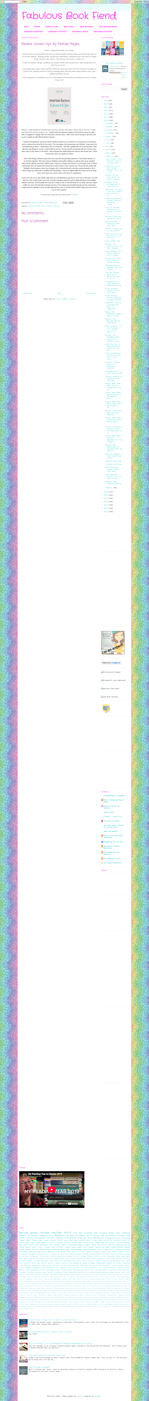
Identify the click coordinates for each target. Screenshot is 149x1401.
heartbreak (101, 1295)
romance (43, 1235)
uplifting (75, 1274)
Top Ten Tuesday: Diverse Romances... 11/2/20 (112, 365)
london (31, 1258)
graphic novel (41, 1272)
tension (54, 1274)
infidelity (38, 1297)
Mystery (60, 1243)
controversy (38, 1279)
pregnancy (36, 1268)
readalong (32, 1304)
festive (22, 1295)
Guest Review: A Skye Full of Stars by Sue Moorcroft (52, 1320)
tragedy (62, 1268)
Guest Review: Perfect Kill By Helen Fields (113, 476)
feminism (116, 1261)
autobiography (58, 1249)
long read (34, 1299)
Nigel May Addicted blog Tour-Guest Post (47, 1355)
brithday (43, 1290)
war (37, 1258)
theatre (51, 1306)
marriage (106, 1247)
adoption (32, 1288)
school (50, 1263)
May (108, 146)
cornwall (96, 1252)
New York (105, 1243)
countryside (48, 1279)
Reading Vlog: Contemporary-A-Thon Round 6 (113, 184)
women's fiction (48, 1243)
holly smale (124, 1265)
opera (43, 1302)
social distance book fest (36, 1284)
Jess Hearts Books (112, 821)
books (89, 1277)
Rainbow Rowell (61, 1286)
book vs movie (68, 1277)
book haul (34, 1245)
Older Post (90, 293)
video (56, 1284)
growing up (58, 1272)
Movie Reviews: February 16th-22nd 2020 (112, 224)
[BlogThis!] (66, 203)
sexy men (100, 1304)
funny (100, 1240)
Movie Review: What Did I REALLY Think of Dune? (50, 1332)
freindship (72, 1245)
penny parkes (79, 1302)
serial (112, 1243)
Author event (63, 1240)
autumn (99, 1288)
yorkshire (92, 1268)
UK (72, 195)
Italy (61, 1258)
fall (70, 1279)
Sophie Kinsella (78, 1258)
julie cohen (41, 1281)
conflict (32, 1293)
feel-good (23, 1258)
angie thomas (65, 1288)
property (114, 1302)
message (95, 1299)
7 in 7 (61, 1284)
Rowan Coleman (89, 1263)
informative (47, 1297)
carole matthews (116, 1277)
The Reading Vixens (112, 858)
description (106, 1293)
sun (35, 1306)
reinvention (41, 1304)
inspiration (57, 1297)
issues (118, 1258)
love (51, 1235)
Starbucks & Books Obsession (112, 847)
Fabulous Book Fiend (69, 16)
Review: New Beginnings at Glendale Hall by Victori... (113, 448)
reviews (118, 1281)
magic (67, 1249)
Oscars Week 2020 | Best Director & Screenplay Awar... (113, 395)
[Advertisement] (114, 590)
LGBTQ (21, 1247)
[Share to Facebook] (70, 203)
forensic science (26, 1272)
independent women (104, 1263)
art (89, 1288)
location (112, 1297)
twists (89, 1306)
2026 (106, 101)
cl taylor (97, 1261)
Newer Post (28, 293)
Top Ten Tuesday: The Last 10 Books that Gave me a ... (113, 275)
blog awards (118, 1288)
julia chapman (25, 1268)
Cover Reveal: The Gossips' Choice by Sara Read (113, 161)
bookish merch (80, 1277)
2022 (106, 114)
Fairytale (102, 1284)
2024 (106, 107)
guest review (39, 1232)
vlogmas (127, 1306)
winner (69, 1268)
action (42, 1270)
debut (28, 1240)
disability (73, 1265)
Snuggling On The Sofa (113, 842)
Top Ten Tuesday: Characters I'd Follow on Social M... (113, 210)
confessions (23, 1293)
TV (123, 1274)
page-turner (115, 1272)
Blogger (98, 1396)
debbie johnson (118, 1252)
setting (87, 1304)
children (64, 1265)
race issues (97, 1281)
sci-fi (22, 1274)
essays (65, 1279)
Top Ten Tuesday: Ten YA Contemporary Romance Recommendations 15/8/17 (60, 1344)
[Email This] (64, 203)
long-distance (44, 1299)
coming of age (35, 1252)
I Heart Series (61, 1263)
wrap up (82, 1238)
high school (106, 1279)
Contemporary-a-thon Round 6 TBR (113, 372)
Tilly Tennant (86, 1252)
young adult (45, 1258)
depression (58, 1279)
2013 (106, 512)
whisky (25, 1309)
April (108, 150)
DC (80, 1284)
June (108, 143)
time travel (64, 1274)
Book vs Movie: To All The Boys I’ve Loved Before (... (113, 329)
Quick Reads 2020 (112, 241)
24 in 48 (101, 1268)
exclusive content (115, 1235)
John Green (85, 1274)
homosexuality (112, 1295)
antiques (84, 1288)
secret (81, 1304)
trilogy (36, 1261)
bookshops (35, 1290)
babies (127, 1247)
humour (28, 1247)
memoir (80, 1245)
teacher (46, 1274)
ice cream (125, 1261)
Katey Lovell (112, 1284)
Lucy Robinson (32, 1270)
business (59, 1290)
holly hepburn (48, 1252)
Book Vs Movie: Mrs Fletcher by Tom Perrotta (113, 236)
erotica (126, 1270)
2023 (106, 110)
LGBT (70, 1263)
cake (64, 1290)
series (29, 1238)
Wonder (108, 1286)
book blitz (90, 1270)
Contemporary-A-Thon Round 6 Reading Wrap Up (113, 284)
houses (127, 1295)
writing (84, 1268)
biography (50, 1270)
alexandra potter (52, 1288)
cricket (60, 1247)
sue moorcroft (43, 1254)
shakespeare (108, 1304)
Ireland (54, 1258)
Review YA (118, 1274)
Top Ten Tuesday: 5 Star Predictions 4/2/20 (113, 456)
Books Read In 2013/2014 (103, 31)
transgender (71, 1306)
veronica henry (117, 1254)
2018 (106, 495)
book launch (91, 1258)
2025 (106, 104)
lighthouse (104, 1297)
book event (87, 1261)
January (109, 488)
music (34, 1263)
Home (26, 26)
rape (26, 1304)
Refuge (70, 1286)
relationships (117, 1247)
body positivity (56, 1277)
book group (46, 1265)
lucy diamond (91, 1272)
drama (34, 1240)
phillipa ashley (65, 1256)
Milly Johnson (116, 1249)
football (106, 1265)
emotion (101, 1258)
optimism (49, 1302)
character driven (74, 1290)
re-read (105, 1281)
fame (74, 1279)
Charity (121, 1268)
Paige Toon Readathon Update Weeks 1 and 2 (113, 314)
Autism (76, 1284)
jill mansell (24, 1263)
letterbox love (46, 1245)
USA (104, 1286)
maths (82, 1299)
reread (112, 1281)
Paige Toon (96, 1245)
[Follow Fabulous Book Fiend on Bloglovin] (111, 664)
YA (67, 1235)
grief (50, 1272)
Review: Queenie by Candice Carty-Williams (113, 378)
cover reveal (43, 1240)
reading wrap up (122, 1245)
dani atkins (90, 1293)
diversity (84, 1265)
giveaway (126, 1243)
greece (88, 1295)
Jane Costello (72, 1252)
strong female (60, 1245)
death (66, 1243)
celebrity (34, 1256)
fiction (86, 1279)
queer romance (124, 1302)
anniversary (75, 1288)
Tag (83, 1286)
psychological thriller (99, 1254)
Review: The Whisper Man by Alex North (112, 321)
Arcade (98, 1247)
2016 (106, 502)
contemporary (41, 1293)
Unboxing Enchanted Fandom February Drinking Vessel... (113, 201)
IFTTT (67, 1232)
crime (94, 1240)
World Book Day (117, 1286)
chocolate (85, 1290)
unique (50, 1284)
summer (29, 1261)
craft (76, 1293)
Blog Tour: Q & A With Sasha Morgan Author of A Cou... (113, 169)
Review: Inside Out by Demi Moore (113, 230)
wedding (93, 1249)
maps (77, 1299)
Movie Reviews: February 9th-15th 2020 (112, 291)
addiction (36, 1265)
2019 (106, 492)
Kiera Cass (122, 1284)
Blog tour (114, 1233)
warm (20, 1309)
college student (113, 1290)
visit (121, 1306)
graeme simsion (95, 1279)
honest (121, 1295)
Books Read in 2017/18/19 (58, 31)
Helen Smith (109, 812)
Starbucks (77, 1286)
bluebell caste (25, 1290)
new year (121, 1299)
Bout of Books (77, 1235)
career (107, 1277)
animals (37, 1277)
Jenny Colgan (103, 1249)
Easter (84, 1284)
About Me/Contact (86, 26)
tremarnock (81, 1306)
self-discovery (95, 1238)
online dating (34, 1302)
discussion (107, 1261)
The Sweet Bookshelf (112, 863)
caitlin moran (98, 1277)
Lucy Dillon (46, 1286)
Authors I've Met (52, 26)
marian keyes (34, 206)
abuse (128, 1274)
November (110, 127)
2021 (106, 117)
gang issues (52, 1295)
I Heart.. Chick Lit (112, 817)
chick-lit (125, 1240)
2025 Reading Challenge (114, 63)
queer (89, 1281)
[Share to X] (68, 203)
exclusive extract (45, 1238)
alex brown (41, 1288)
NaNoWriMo (77, 1263)
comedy (22, 1240)
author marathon (108, 1256)
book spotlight (123, 1256)
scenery (75, 1304)
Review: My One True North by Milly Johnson (112, 177)
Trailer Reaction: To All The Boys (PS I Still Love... (113, 356)
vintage (115, 1306)
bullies (56, 1265)
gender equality (65, 1295)
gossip (82, 1295)
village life (106, 1306)
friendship (70, 1238)
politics (89, 1302)
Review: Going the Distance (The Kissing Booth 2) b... (113, 430)
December (110, 123)
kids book (83, 1297)
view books (123, 77)
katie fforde (52, 1281)
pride (102, 1302)
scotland (30, 1274)
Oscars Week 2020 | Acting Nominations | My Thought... (113, 439)
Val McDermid (65, 1261)
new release (47, 206)
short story (37, 1247)
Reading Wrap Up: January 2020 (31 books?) (113, 267)
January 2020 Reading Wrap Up (113, 483)
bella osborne (108, 1245)
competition (125, 1290)
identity (81, 1272)
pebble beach (68, 1302)
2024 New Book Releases (108, 26)
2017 (106, 498)
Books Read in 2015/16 (80, 31)
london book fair (123, 1297)
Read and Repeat (111, 831)
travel (33, 1243)
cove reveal (68, 1293)
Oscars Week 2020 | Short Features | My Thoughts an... (113, 404)
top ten (35, 1249)
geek (80, 1249)
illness (120, 1279)
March (108, 153)
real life (125, 1272)
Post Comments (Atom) (66, 299)
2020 (106, 120)
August (109, 136)
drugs (114, 1293)
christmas (32, 1235)
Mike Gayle (54, 1261)
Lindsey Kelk (49, 1247)
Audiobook (109, 1238)
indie (31, 1297)
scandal (69, 1304)
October (109, 130)
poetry (86, 1249)
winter (31, 1309)
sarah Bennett (48, 1268)
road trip (126, 1281)
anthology (45, 1277)
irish (65, 1297)
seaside (22, 1284)
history (117, 1240)
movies (53, 1240)
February (110, 156)
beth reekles (108, 1288)
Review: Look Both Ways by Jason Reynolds (113, 413)
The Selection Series (93, 1286)
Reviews (25, 1256)
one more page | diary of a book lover (113, 826)
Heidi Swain (76, 1247)
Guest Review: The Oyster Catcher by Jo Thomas (113, 253)
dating (98, 1293)
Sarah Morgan (45, 1249)
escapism (32, 1254)
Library (53, 1254)
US (77, 195)
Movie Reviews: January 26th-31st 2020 (112, 469)
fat (100, 1265)
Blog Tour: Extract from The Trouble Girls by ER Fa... (113, 192)
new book (73, 1240)
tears (119, 1243)
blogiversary (78, 1270)
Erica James (93, 1284)
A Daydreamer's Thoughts (114, 796)
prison (107, 1302)
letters (96, 1297)
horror (114, 1279)
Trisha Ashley (93, 1256)
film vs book (31, 1295)
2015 (106, 505)
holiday (115, 1265)
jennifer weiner (29, 1281)
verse (95, 1306)
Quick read (106, 1252)
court (60, 1293)
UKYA (38, 1243)
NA (59, 1254)
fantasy (74, 1249)
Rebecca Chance (106, 1274)
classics (93, 1290)
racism (21, 1304)
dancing (82, 1293)
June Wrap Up (25, 1265)
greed (94, 1295)
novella (82, 1240)
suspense (126, 1263)
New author (24, 1245)
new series (42, 1263)
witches (76, 1268)
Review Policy (69, 26)
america (30, 1277)
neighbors (113, 1299)
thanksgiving (42, 1306)
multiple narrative (65, 1281)
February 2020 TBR (113, 461)
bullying (51, 1290)
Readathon (59, 1235)
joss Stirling (73, 1297)
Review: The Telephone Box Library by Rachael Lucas (112, 338)
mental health (82, 1254)
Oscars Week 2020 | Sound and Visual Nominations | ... (113, 421)
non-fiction (92, 1235)
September (110, 133)
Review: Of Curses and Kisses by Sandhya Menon (113, 260)
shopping (22, 1306)
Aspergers (69, 1284)
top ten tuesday (82, 1233)
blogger (127, 1288)
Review (57, 206)
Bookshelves (111, 1268)
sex (84, 1243)
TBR (102, 1235)
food (80, 1243)
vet (99, 1306)
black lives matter (63, 1270)
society (29, 1306)
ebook (120, 1270)
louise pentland (60, 1299)
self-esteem (60, 1252)
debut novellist (109, 1270)
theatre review (60, 1306)
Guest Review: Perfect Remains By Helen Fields (113, 298)
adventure (23, 1277)
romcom (67, 1247)
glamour (75, 1295)
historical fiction (48, 1256)
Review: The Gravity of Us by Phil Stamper (113, 246)
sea (56, 1268)
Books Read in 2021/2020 (33, 31)
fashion (79, 1279)
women (97, 1243)
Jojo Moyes (95, 1274)
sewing (93, 1304)
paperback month (80, 1281)
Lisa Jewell (88, 1247)
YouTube (37, 26)
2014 (106, 508)
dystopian (93, 1265)
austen (93, 1288)
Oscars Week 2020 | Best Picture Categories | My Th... (113, 386)
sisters (38, 1274)
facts (119, 1293)
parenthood (58, 1302)
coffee (98, 1270)
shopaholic (126, 1304)
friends (73, 1243)
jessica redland (68, 1254)
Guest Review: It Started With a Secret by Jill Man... (112, 347)
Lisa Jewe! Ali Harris (33, 1286)
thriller (90, 1243)
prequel (96, 1302)
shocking (117, 1304)
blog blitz (77, 1261)
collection (102, 1290)
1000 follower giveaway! (39, 1367)
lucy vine (71, 1299)
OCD (53, 1286)
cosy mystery (52, 1293)
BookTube (44, 1261)
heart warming (70, 1272)
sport (88, 1240)
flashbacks (42, 1295)
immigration (23, 1297)
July (108, 140)
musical (106, 1299)
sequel (87, 1245)
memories (88, 1299)
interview (110, 1258)
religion (50, 1304)
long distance (24, 1299)
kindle (90, 1297)
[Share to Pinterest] (72, 203)
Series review (80, 1256)
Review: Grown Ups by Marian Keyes (113, 217)
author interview (122, 1238)
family (59, 1238)
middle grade (24, 1249)
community (29, 1279)
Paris (67, 1258)
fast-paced (126, 1293)
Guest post (24, 1243)
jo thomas (117, 1263)
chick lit (108, 1240)
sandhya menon (59, 1304)
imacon (79, 1396)
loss (52, 1299)
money (101, 1299)
